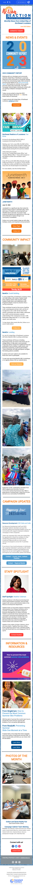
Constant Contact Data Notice (20, 874)
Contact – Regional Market (16, 563)
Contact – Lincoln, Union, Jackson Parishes (16, 557)
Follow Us (16, 328)
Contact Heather (16, 635)
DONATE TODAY (16, 31)
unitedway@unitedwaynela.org (18, 875)
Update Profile (10, 874)
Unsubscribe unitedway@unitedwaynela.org (16, 872)
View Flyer (16, 226)
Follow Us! (16, 231)
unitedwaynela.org (25, 857)
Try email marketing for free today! (16, 883)
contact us (11, 101)
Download (16, 105)
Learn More (16, 742)
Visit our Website (16, 364)
